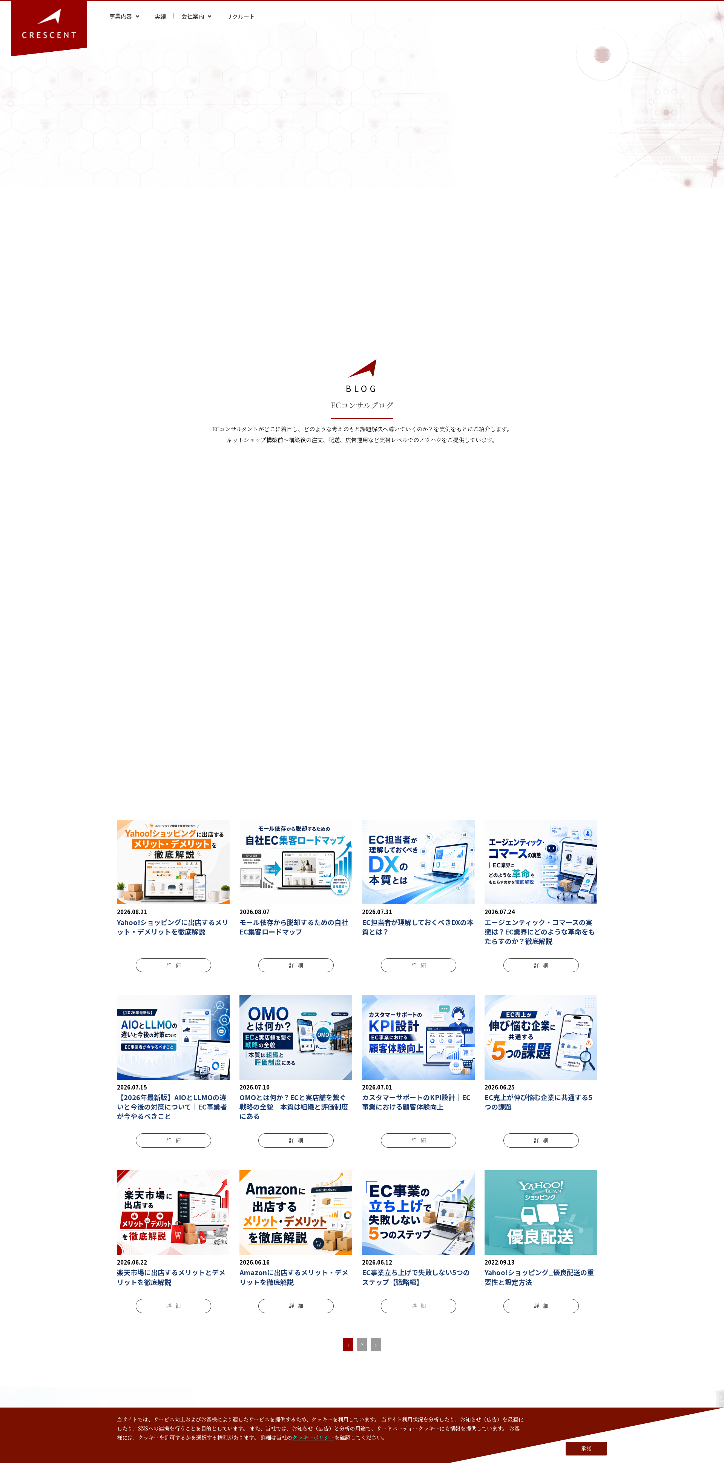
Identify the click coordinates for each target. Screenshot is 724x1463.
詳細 (173, 965)
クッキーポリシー (313, 1437)
